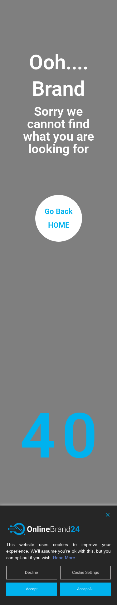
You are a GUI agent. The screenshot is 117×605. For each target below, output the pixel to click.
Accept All (85, 589)
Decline (31, 572)
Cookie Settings (85, 572)
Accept (31, 589)
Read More (64, 557)
